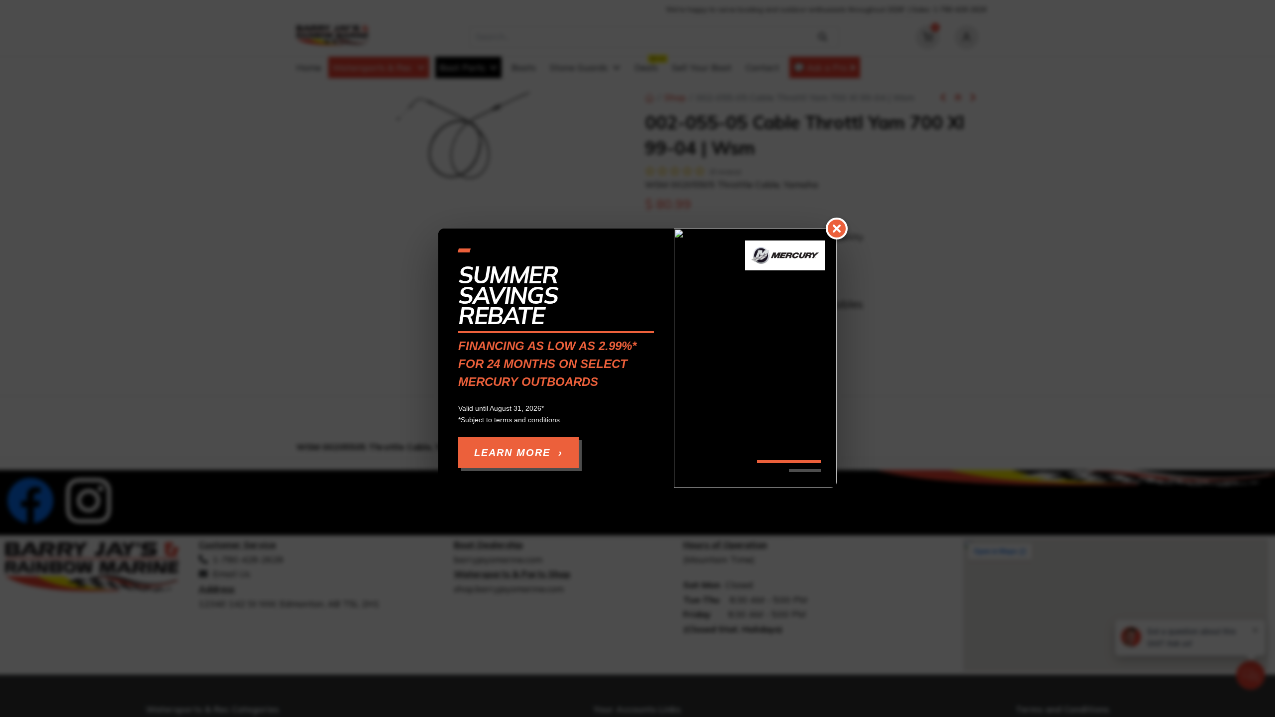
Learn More (518, 453)
